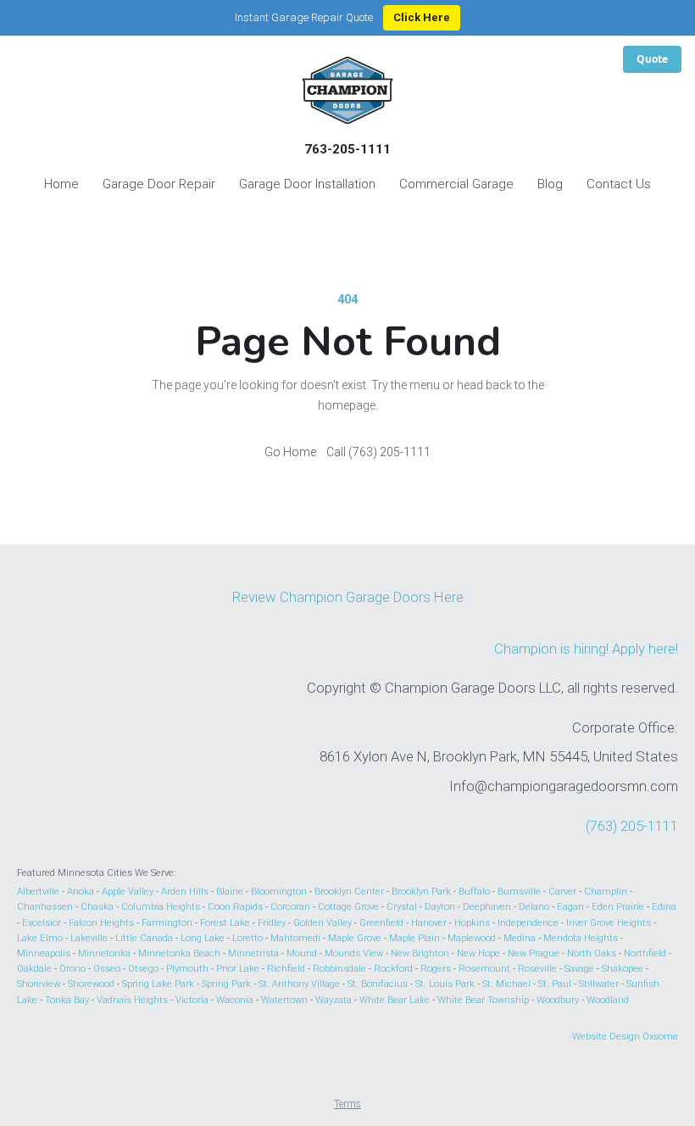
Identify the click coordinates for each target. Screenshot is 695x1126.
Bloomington (279, 891)
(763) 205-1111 (632, 825)
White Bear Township (483, 1000)
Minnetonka (104, 953)
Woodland (608, 1000)
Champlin (605, 891)
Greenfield (381, 922)
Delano (534, 906)
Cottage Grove (348, 906)
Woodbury (558, 1000)
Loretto (247, 938)
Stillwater (599, 983)
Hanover (429, 922)
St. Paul (554, 983)
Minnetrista (253, 953)
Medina (519, 938)
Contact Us (619, 184)
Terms (347, 1104)
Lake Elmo (40, 938)
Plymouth (187, 968)
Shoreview (38, 983)
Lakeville (89, 938)
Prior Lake (237, 968)
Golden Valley (322, 922)
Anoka (80, 891)
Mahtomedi (295, 938)
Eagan (570, 906)
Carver (562, 891)
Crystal (401, 906)
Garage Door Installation (307, 184)
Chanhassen (45, 906)
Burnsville (519, 891)
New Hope (478, 953)
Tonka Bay (67, 1000)
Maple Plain (414, 938)
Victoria (191, 1000)
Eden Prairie (618, 906)
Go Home (290, 452)
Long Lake (203, 938)
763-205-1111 (347, 149)
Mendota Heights (580, 938)
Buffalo (474, 891)
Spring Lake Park (158, 983)
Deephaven (487, 906)
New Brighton (420, 953)
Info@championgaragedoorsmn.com (563, 786)
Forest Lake (225, 922)
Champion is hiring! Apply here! (586, 648)
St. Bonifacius (378, 983)
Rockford (393, 968)
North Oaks (591, 953)
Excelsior (41, 922)
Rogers (435, 968)
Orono (72, 968)
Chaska (97, 906)
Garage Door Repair (159, 184)
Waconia (234, 1000)
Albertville (38, 891)
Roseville (537, 968)
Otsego (143, 968)
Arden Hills (184, 891)
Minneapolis (43, 953)
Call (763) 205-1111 (378, 452)
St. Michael (506, 983)
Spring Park (226, 983)
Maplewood (472, 938)
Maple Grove (354, 938)
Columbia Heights (160, 906)
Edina (664, 906)
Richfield (286, 968)
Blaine (229, 891)
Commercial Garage (456, 184)
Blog (550, 184)
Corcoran (290, 906)
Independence (528, 922)
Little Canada (144, 938)
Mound (301, 953)
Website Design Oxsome (625, 1036)
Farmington (167, 922)
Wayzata (333, 1000)
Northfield (645, 953)
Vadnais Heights (132, 1000)
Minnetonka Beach (179, 953)
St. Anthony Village (299, 983)
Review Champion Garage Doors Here (348, 596)
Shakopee (622, 968)
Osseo (106, 968)
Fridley (272, 922)
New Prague (533, 953)
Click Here (421, 17)
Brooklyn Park (421, 891)
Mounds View (354, 953)
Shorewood (91, 983)
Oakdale (34, 968)
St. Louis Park (445, 983)
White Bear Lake (394, 1000)
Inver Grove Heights (608, 922)
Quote (652, 59)
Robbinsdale (339, 968)
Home (61, 184)
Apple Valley (127, 891)
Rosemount (484, 968)
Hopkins (472, 922)
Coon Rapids (235, 906)
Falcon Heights (101, 922)
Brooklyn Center (349, 891)
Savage (579, 968)
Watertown (284, 1000)
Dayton (440, 906)
